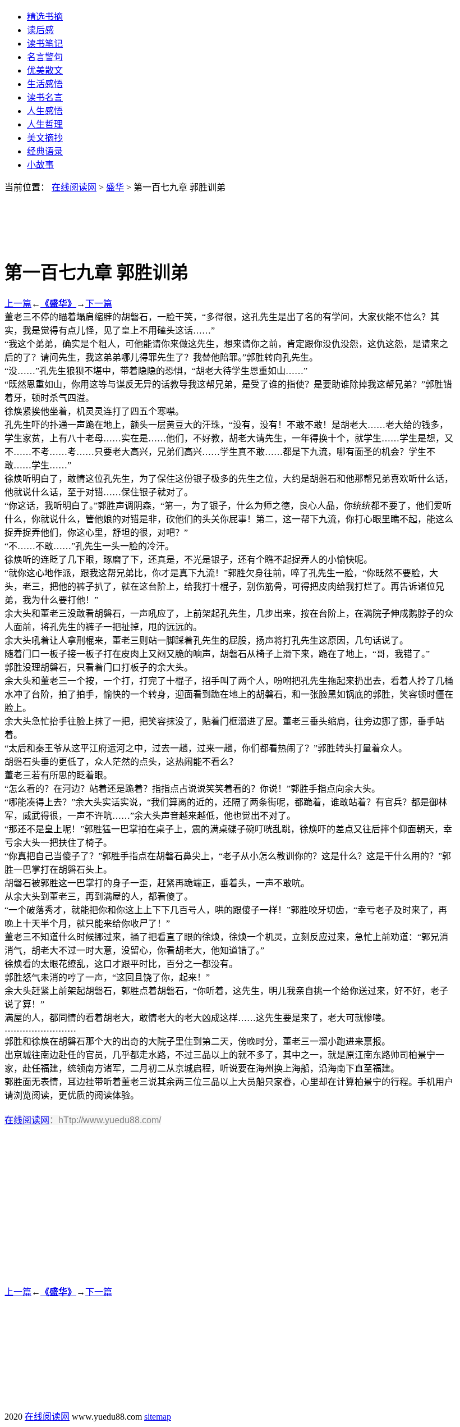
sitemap (157, 1416)
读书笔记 (45, 43)
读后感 (40, 30)
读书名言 (45, 97)
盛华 (115, 187)
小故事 (40, 165)
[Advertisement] (230, 218)
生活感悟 (45, 84)
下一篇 (98, 303)
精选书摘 (45, 16)
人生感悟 (45, 111)
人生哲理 (45, 124)
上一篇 (17, 303)
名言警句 (45, 57)
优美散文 (45, 70)
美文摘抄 (45, 138)
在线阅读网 (74, 187)
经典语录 (45, 151)
